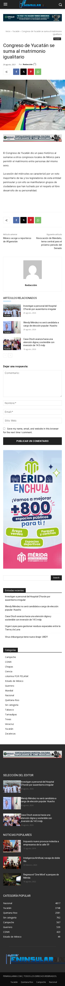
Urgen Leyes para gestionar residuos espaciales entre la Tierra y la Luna (32, 628)
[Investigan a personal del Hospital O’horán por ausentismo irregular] (12, 310)
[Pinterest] (31, 72)
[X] (23, 72)
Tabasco (9, 709)
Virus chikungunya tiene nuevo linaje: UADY (26, 637)
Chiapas (9, 666)
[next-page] (10, 355)
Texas (8, 719)
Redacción (28, 64)
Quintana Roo (12, 700)
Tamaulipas (11, 714)
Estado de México (14, 680)
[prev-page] (5, 355)
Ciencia (8, 671)
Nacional (9, 695)
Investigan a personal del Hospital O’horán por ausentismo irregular (27, 598)
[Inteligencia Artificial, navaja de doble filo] (12, 863)
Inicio (8, 31)
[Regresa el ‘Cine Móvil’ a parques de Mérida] (12, 879)
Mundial (9, 690)
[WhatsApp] (38, 72)
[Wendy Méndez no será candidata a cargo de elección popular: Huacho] (12, 327)
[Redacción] (35, 64)
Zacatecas (10, 733)
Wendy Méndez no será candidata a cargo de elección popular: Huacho (31, 608)
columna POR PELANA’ (17, 676)
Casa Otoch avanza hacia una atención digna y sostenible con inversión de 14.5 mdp (38, 342)
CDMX (8, 661)
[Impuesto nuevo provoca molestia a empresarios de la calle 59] (12, 846)
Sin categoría (11, 704)
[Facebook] (16, 72)
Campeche (10, 657)
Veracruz (9, 724)
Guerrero (9, 685)
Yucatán (16, 31)
